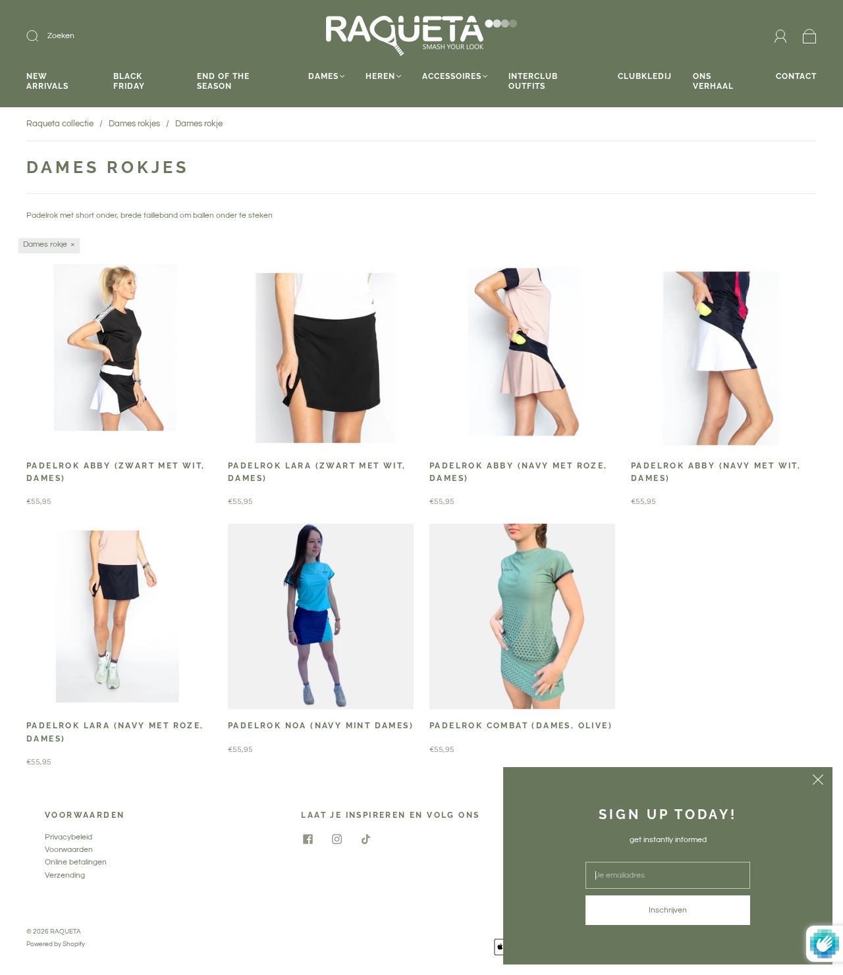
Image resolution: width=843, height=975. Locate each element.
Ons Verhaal (713, 81)
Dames (323, 76)
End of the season (223, 81)
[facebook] (307, 838)
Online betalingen (76, 862)
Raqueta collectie (60, 123)
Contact (796, 76)
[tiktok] (365, 838)
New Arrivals (47, 81)
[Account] (781, 36)
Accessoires (451, 76)
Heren (380, 76)
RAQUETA (65, 931)
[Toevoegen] (120, 36)
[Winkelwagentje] (810, 36)
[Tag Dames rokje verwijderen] (49, 245)
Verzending (65, 875)
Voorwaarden (69, 849)
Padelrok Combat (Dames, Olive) (520, 725)
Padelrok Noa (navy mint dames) (321, 725)
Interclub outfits (533, 81)
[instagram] (336, 838)
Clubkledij (645, 76)
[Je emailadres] (667, 875)
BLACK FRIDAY (129, 81)
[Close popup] (817, 781)
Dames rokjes (134, 123)
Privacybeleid (68, 837)
